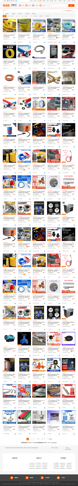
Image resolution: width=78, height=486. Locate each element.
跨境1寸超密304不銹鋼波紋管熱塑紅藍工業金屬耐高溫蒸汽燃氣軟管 (24, 62)
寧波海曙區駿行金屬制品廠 (65, 168)
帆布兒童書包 (62, 466)
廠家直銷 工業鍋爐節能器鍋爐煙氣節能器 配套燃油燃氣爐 (68, 218)
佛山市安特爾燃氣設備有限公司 (51, 63)
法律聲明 (38, 482)
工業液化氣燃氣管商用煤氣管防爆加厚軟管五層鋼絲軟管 (24, 36)
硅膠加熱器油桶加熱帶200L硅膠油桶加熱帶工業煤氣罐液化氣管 (24, 140)
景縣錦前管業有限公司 (21, 220)
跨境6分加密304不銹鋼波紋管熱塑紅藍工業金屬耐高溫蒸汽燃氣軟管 (9, 114)
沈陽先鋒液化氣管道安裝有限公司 (41, 466)
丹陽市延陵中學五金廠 (51, 429)
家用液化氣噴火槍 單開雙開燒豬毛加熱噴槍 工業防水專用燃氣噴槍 (68, 166)
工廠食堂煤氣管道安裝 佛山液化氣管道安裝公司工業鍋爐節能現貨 (68, 88)
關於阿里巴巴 (50, 482)
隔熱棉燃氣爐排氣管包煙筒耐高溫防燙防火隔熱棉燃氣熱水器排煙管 (9, 218)
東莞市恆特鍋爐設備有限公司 (65, 220)
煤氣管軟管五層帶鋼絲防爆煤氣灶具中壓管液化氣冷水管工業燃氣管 (9, 88)
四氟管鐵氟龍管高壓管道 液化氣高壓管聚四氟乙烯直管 (9, 401)
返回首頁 (49, 442)
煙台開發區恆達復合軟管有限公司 (21, 89)
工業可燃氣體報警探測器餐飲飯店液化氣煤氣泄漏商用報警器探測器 (53, 349)
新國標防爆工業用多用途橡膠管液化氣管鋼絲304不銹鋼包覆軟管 (9, 62)
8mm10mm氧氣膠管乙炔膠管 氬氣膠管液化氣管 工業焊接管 (68, 62)
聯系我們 (54, 482)
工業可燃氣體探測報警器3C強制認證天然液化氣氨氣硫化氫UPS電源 (68, 114)
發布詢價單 (67, 447)
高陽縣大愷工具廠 (21, 194)
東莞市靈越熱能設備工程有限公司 (65, 403)
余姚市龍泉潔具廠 (36, 63)
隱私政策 (45, 482)
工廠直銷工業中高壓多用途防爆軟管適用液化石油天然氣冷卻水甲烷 (68, 349)
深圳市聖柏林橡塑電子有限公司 (21, 142)
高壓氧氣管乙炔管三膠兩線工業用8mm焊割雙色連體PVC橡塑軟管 (24, 166)
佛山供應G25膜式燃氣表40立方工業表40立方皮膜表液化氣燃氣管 (53, 62)
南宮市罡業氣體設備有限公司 (36, 89)
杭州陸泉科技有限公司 (6, 220)
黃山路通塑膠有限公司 (51, 142)
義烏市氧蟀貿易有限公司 (51, 220)
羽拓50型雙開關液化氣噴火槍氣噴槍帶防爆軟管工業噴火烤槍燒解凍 (24, 192)
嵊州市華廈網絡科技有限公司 (58, 463)
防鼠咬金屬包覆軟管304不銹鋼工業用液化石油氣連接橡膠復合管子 (39, 166)
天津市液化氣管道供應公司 (33, 463)
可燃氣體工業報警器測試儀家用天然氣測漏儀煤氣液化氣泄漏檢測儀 (68, 375)
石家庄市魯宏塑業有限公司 (21, 429)
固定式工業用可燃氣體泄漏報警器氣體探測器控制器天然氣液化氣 (39, 192)
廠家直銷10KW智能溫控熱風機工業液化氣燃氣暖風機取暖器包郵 (9, 349)
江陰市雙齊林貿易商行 (36, 220)
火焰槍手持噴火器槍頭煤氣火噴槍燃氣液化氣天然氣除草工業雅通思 (9, 375)
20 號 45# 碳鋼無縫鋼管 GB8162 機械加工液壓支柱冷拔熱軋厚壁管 (53, 401)
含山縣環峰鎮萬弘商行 (57, 466)
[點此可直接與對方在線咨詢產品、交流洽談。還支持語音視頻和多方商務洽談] (15, 42)
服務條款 (41, 482)
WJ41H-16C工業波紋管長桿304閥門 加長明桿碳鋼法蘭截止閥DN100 (24, 349)
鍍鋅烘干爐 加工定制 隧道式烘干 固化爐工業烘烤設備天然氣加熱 (38, 349)
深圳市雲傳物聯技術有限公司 (65, 429)
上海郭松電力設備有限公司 (70, 463)
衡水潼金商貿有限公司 (6, 37)
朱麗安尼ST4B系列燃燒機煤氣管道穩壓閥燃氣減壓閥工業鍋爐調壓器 (39, 427)
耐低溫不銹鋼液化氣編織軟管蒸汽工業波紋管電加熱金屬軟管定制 (39, 88)
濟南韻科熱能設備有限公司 (6, 429)
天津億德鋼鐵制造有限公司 (51, 168)
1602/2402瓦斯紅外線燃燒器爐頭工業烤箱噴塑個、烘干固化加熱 (68, 192)
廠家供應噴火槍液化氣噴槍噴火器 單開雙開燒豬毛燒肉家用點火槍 (39, 140)
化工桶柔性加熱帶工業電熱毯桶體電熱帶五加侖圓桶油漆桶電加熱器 (9, 140)
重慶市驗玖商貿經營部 (63, 463)
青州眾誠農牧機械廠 (6, 194)
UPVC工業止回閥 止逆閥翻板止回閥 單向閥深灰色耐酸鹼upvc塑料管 (53, 140)
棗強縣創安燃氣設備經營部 (36, 37)
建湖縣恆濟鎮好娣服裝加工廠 (64, 468)
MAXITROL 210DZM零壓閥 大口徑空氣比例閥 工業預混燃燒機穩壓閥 (54, 192)
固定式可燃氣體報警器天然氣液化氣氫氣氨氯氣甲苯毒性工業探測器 (68, 427)
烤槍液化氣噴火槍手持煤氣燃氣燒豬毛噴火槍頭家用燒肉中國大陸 (53, 218)
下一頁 (38, 439)
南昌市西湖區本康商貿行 (6, 168)
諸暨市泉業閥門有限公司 (36, 168)
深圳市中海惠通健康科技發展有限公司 (60, 468)
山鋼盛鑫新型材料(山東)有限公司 (36, 403)
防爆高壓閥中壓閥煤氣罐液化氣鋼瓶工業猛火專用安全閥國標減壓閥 (24, 401)
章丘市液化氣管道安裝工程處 (34, 466)
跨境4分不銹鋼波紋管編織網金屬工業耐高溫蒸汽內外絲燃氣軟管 (54, 88)
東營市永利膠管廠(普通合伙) (65, 63)
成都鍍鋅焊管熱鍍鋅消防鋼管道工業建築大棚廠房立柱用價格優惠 (53, 114)
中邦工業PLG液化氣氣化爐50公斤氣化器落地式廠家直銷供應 (9, 427)
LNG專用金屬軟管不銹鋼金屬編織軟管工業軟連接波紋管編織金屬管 (24, 218)
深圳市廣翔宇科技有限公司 (51, 37)
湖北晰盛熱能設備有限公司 (65, 194)
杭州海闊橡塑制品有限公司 (6, 89)
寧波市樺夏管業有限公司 (21, 63)
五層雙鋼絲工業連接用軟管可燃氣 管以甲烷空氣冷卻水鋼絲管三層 (9, 166)
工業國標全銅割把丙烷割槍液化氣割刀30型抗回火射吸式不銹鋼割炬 (68, 140)
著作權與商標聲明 (33, 482)
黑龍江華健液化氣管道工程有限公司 (48, 466)
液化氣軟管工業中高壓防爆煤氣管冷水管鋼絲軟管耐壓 (9, 36)
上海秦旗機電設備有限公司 (51, 194)
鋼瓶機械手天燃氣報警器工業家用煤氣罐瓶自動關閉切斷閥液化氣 (53, 375)
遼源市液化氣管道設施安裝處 (34, 468)
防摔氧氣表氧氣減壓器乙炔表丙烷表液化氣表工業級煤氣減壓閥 (39, 218)
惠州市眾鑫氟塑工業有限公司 (6, 403)
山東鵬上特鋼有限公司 (51, 403)
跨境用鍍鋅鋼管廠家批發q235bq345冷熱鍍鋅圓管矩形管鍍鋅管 (39, 401)
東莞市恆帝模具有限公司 (70, 468)
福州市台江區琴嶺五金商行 (21, 403)
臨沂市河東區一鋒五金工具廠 (65, 142)
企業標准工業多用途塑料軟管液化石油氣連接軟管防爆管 (39, 36)
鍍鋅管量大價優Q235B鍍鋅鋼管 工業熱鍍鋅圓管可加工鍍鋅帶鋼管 (53, 166)
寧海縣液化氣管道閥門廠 (46, 463)
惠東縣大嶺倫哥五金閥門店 (21, 37)
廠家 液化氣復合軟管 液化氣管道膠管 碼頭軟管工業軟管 (24, 88)
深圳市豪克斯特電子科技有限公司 (36, 194)
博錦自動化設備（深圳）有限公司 (36, 429)
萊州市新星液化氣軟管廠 (40, 463)
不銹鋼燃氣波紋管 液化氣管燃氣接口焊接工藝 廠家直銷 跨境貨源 (39, 62)
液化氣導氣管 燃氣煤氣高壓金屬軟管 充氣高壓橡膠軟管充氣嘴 (53, 427)
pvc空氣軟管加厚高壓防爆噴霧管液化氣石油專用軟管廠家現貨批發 (24, 427)
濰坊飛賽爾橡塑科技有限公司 (21, 168)
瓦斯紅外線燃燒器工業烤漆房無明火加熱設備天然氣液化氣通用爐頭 (68, 401)
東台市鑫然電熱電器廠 (6, 142)
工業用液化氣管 (57, 447)
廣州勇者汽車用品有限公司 (70, 466)
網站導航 (57, 482)
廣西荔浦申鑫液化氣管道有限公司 (41, 468)
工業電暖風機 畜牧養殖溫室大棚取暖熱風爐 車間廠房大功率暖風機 (9, 192)
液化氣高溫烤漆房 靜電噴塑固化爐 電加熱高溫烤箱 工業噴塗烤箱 (39, 114)
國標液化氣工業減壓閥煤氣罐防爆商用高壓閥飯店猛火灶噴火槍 (39, 375)
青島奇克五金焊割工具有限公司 (36, 142)
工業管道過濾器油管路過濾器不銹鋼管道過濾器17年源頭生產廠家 (53, 36)
